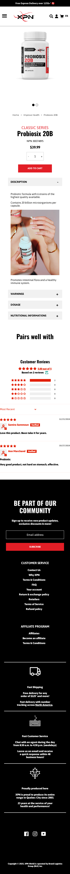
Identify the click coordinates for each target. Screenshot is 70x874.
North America (43, 704)
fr (66, 15)
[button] (18, 380)
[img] (8, 419)
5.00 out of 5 (45, 368)
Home (16, 115)
